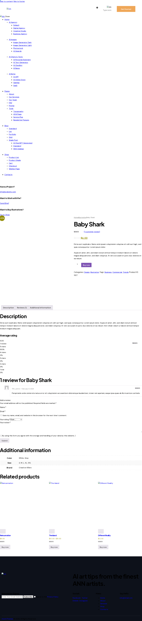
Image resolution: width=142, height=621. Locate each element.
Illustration (82, 217)
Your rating (5, 419)
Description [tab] (8, 307)
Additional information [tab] (40, 307)
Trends (126, 272)
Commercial (117, 272)
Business (108, 272)
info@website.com (8, 192)
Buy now (86, 265)
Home (76, 217)
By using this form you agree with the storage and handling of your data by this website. (39, 436)
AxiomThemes (7, 619)
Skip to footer (19, 1)
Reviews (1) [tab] (22, 307)
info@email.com (126, 598)
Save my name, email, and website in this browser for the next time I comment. (35, 415)
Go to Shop (5, 215)
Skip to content (6, 1)
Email (2, 411)
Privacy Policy (52, 597)
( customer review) (92, 232)
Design (87, 272)
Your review (5, 422)
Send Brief (4, 203)
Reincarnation (5, 535)
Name (3, 407)
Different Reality (104, 535)
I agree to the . (47, 597)
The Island (52, 535)
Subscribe (28, 597)
